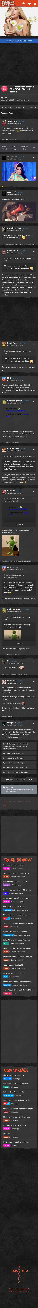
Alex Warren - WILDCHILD (13, 906)
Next (31, 107)
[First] (2, 107)
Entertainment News (18, 876)
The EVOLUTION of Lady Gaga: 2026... (18, 989)
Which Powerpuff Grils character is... (17, 981)
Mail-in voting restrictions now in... (17, 914)
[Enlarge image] (19, 171)
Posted (15, 123)
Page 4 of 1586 (21, 107)
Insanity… (7, 1133)
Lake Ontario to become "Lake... (16, 881)
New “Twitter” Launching (13, 973)
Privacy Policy (14, 1288)
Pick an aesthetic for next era (14, 864)
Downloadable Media (18, 943)
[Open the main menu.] (35, 3)
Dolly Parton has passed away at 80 (17, 948)
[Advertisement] (19, 63)
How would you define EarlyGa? (15, 898)
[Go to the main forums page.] (29, 3)
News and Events (22, 99)
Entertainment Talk (20, 985)
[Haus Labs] (19, 22)
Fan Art (17, 993)
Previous (8, 107)
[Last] (35, 107)
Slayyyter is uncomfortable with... (16, 873)
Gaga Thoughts (17, 868)
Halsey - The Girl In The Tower (15, 931)
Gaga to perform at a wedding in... (17, 889)
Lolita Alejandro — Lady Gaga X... (16, 939)
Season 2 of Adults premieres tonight (18, 923)
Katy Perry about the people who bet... (18, 956)
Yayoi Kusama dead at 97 (13, 964)
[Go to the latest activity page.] (23, 3)
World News (16, 885)
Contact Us (25, 1288)
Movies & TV (15, 926)
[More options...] (34, 122)
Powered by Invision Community (19, 1291)
